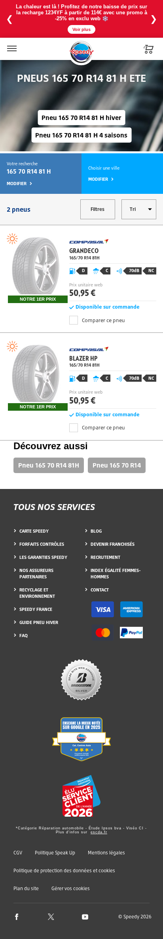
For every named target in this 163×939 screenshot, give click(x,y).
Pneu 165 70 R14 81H (48, 465)
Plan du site (26, 888)
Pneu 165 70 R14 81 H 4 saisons (81, 135)
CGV (17, 853)
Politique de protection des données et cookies (64, 870)
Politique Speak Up (55, 853)
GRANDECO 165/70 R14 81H (81, 268)
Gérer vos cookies (70, 888)
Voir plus (81, 29)
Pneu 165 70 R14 (117, 465)
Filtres (97, 209)
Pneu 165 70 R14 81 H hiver (81, 118)
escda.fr (99, 832)
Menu (11, 43)
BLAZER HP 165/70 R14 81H (81, 376)
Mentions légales (106, 853)
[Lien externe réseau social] (16, 916)
